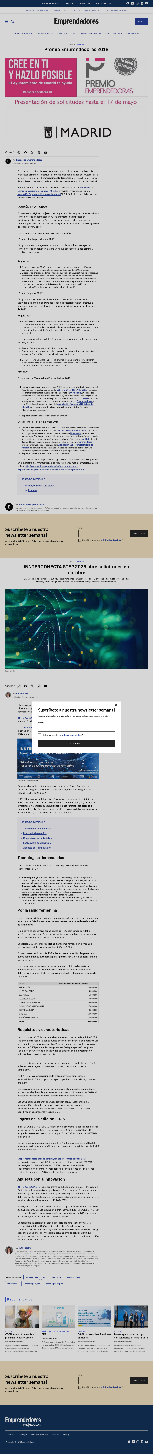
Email (41, 722)
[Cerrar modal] (116, 705)
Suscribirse (76, 743)
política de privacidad (70, 735)
